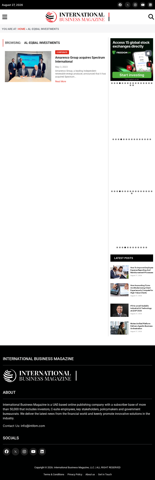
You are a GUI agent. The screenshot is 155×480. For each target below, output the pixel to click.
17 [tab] (130, 85)
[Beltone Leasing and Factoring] (131, 221)
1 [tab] (112, 83)
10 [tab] (135, 83)
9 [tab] (133, 83)
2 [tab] (114, 83)
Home (21, 28)
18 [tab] (133, 85)
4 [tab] (120, 83)
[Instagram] (135, 5)
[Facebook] (120, 5)
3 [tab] (117, 83)
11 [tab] (138, 83)
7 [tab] (128, 83)
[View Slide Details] (131, 167)
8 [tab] (130, 83)
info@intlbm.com (33, 426)
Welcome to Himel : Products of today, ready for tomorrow (130, 193)
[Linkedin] (150, 5)
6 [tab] (125, 83)
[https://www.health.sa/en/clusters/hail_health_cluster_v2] (131, 113)
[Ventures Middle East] (131, 206)
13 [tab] (143, 83)
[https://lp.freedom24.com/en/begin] (131, 59)
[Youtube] (143, 5)
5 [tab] (122, 83)
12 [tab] (141, 83)
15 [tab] (149, 83)
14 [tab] (146, 83)
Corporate (62, 52)
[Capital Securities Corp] (131, 94)
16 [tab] (151, 83)
